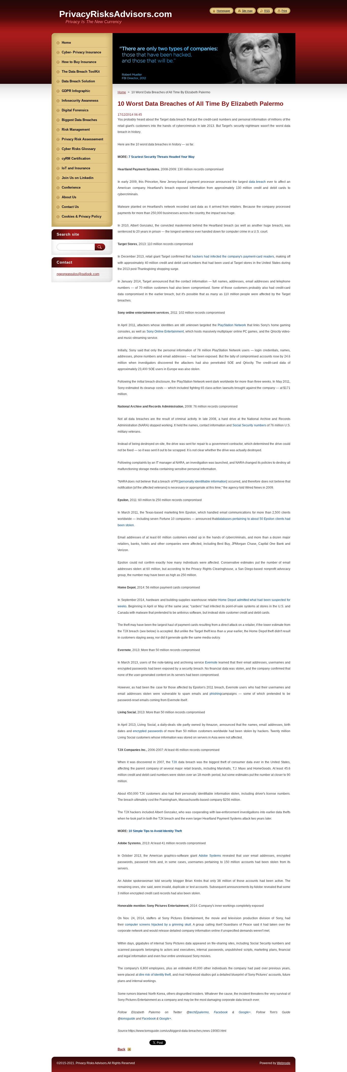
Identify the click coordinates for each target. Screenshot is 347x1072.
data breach (257, 182)
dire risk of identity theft (155, 974)
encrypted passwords (148, 731)
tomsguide (128, 1018)
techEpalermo (199, 1012)
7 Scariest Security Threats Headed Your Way (162, 157)
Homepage (223, 10)
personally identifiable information (203, 481)
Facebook (221, 1012)
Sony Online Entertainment (165, 331)
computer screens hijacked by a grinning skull (158, 924)
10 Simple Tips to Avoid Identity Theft (155, 831)
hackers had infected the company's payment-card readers (233, 256)
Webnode (283, 1063)
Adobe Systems (211, 855)
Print (284, 10)
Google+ (245, 1012)
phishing (216, 694)
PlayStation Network (232, 325)
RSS (267, 10)
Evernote (211, 662)
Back (121, 1049)
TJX (174, 762)
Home (122, 92)
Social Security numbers (249, 425)
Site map (247, 10)
